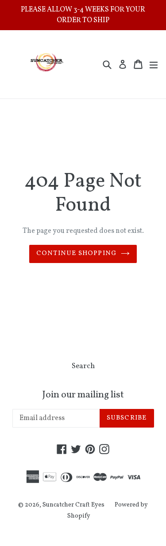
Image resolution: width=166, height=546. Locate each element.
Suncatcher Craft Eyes (73, 505)
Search (83, 366)
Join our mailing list (83, 395)
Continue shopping (76, 253)
